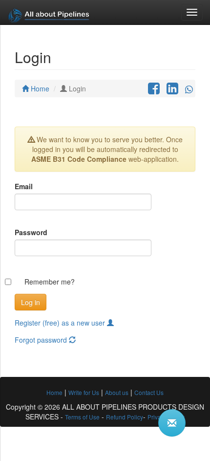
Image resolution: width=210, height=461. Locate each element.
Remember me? (49, 281)
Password (31, 232)
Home (39, 88)
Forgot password (42, 340)
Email (24, 186)
